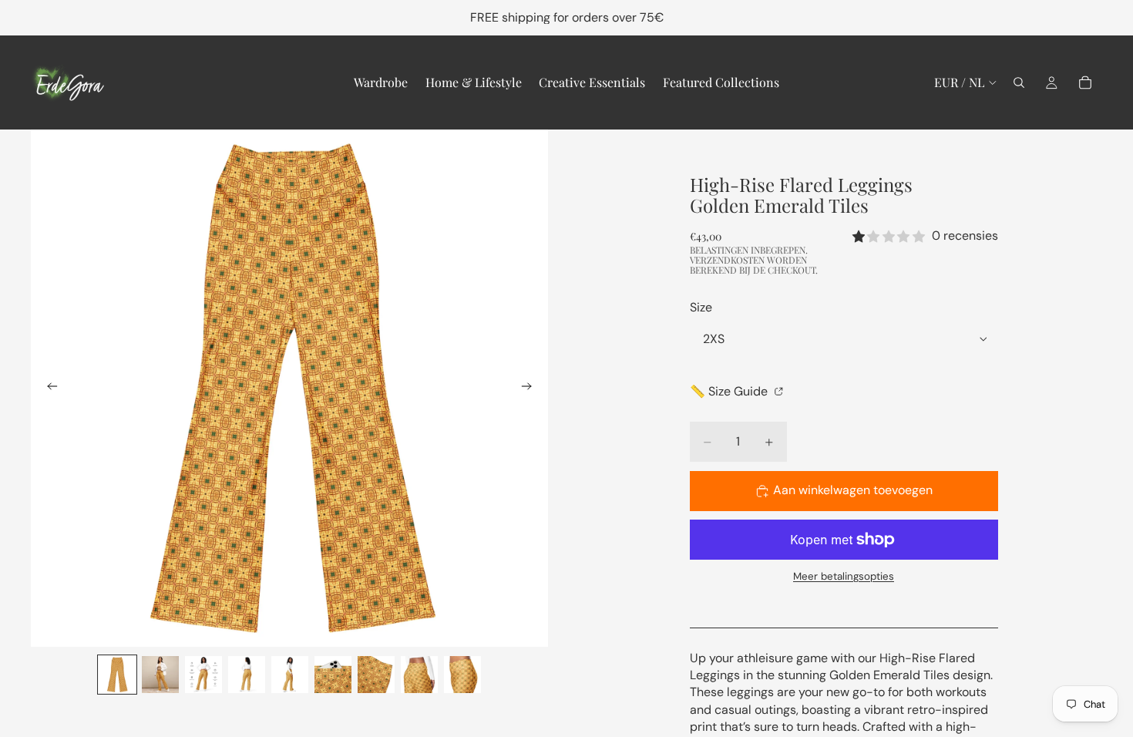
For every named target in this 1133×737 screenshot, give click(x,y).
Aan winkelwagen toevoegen (853, 490)
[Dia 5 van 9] (289, 674)
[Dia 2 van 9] (160, 674)
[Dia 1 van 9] (117, 674)
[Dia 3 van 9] (203, 674)
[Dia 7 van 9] (376, 674)
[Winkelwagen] (1085, 82)
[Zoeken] (1019, 82)
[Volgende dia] (531, 389)
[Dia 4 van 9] (246, 674)
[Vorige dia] (48, 389)
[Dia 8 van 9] (419, 674)
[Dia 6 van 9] (332, 674)
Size (701, 307)
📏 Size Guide (730, 391)
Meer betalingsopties (843, 576)
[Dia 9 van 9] (462, 674)
